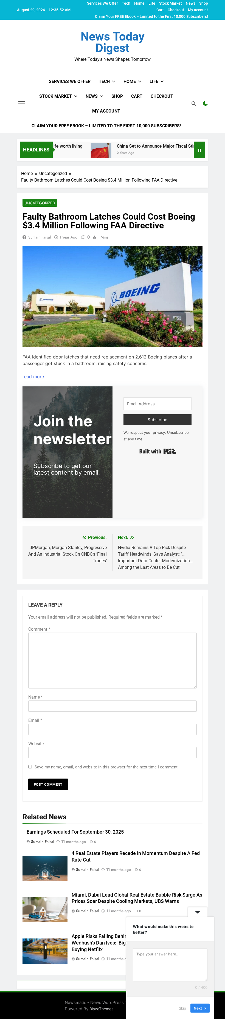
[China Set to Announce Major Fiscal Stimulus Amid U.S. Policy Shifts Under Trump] (89, 153)
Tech (126, 3)
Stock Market (170, 3)
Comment (39, 629)
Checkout (176, 10)
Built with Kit (157, 451)
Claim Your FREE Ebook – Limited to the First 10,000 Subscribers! (151, 16)
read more (33, 376)
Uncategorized (39, 203)
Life (151, 3)
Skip (182, 1008)
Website (36, 743)
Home (139, 3)
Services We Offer (102, 3)
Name (35, 697)
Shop (203, 3)
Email (35, 720)
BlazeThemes (101, 1008)
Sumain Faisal (39, 237)
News (190, 3)
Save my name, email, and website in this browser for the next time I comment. (107, 767)
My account (198, 10)
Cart (160, 10)
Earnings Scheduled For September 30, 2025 (75, 832)
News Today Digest (113, 42)
